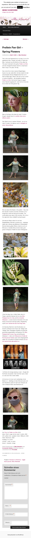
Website (7, 522)
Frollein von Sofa (23, 64)
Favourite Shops (6, 30)
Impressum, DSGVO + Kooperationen (11, 34)
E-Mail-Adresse (9, 514)
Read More (26, 7)
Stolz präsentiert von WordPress (16, 535)
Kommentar (8, 484)
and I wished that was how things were (15, 323)
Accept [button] (20, 7)
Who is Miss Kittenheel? (13, 27)
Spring (10, 448)
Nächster (26, 39)
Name (8, 505)
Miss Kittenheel (9, 9)
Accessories (5, 448)
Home (4, 27)
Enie (6, 432)
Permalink (14, 449)
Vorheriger (5, 39)
